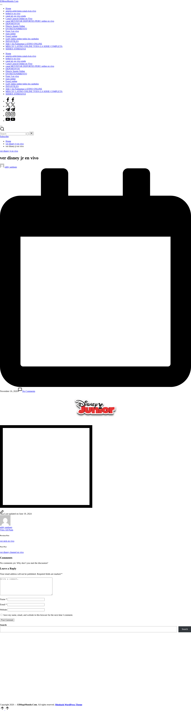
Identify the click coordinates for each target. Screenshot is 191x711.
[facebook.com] (10, 101)
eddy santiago (6, 527)
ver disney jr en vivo (9, 151)
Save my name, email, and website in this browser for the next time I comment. (38, 615)
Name (3, 599)
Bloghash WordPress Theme (68, 704)
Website (3, 609)
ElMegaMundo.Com (9, 1)
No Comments (28, 391)
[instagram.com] (10, 115)
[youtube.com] (10, 120)
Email (3, 604)
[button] (27, 133)
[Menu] (1, 4)
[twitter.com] (10, 106)
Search (3, 625)
